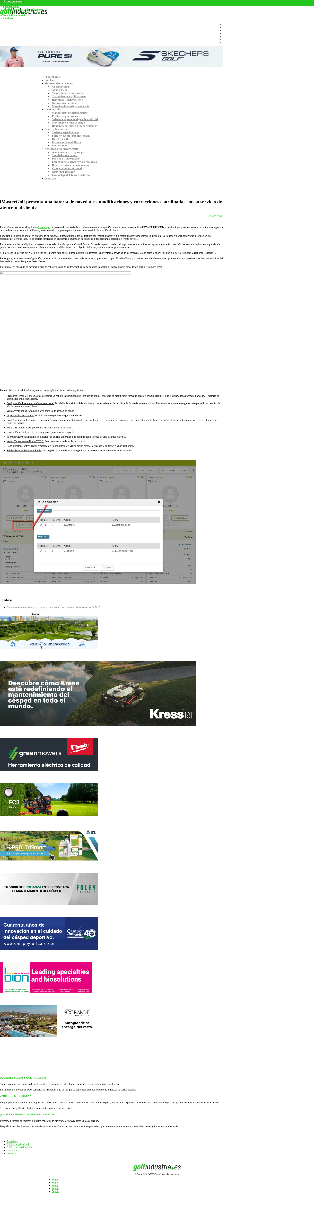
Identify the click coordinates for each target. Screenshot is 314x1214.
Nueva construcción (64, 103)
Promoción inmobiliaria (66, 142)
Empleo (49, 80)
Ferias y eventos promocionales (71, 135)
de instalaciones (69, 112)
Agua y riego (60, 89)
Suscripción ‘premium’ (16, 12)
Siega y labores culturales (67, 93)
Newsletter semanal (14, 15)
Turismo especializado (65, 132)
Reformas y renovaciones (67, 99)
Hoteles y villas (61, 139)
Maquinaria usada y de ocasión (70, 106)
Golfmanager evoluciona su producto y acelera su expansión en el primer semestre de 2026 (53, 607)
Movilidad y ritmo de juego (68, 122)
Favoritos (50, 178)
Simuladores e (65, 155)
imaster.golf (44, 227)
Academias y (68, 152)
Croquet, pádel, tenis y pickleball (71, 175)
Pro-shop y (66, 158)
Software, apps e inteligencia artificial (75, 119)
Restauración (60, 145)
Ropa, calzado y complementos (70, 165)
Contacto (8, 18)
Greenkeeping (60, 86)
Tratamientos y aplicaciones (69, 96)
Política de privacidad (18, 1144)
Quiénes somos (11, 6)
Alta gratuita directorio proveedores (23, 9)
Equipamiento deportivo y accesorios (74, 161)
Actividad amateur (63, 171)
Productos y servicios (65, 116)
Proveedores (52, 76)
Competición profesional (67, 168)
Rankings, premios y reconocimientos (74, 125)
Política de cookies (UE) (19, 1147)
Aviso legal (12, 1141)
